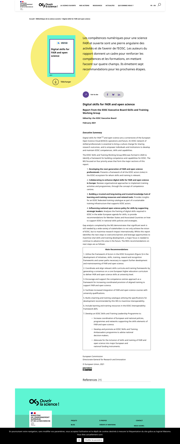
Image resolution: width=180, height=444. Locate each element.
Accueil (31, 19)
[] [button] (99, 379)
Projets (74, 420)
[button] (103, 137)
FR (151, 5)
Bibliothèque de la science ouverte (48, 19)
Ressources (97, 5)
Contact (139, 420)
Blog (73, 425)
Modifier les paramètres (93, 440)
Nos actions (84, 5)
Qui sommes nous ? (125, 5)
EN (155, 5)
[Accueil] (48, 5)
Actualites (110, 5)
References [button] (90, 380)
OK (79, 440)
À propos (103, 420)
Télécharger (65, 81)
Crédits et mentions (107, 425)
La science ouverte (68, 5)
